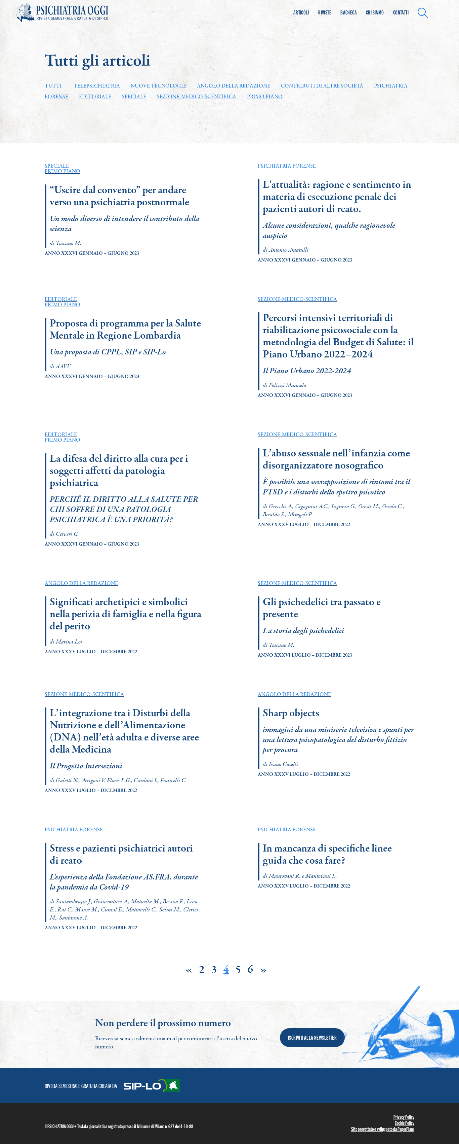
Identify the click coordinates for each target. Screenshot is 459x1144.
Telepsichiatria (97, 86)
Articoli (301, 12)
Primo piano (265, 97)
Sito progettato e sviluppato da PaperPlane (382, 1129)
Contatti (401, 12)
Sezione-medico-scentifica (196, 97)
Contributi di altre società (322, 86)
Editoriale (95, 97)
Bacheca (348, 12)
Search (424, 12)
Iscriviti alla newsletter (312, 1037)
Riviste (324, 12)
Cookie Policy (404, 1123)
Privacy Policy (403, 1117)
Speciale (134, 97)
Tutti (54, 86)
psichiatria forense (287, 166)
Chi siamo (375, 12)
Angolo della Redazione (233, 86)
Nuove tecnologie (158, 86)
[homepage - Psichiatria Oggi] (70, 12)
